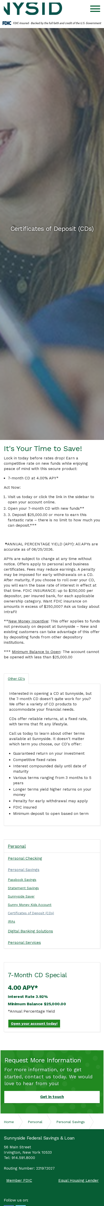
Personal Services (24, 942)
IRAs (11, 921)
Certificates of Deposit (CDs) (31, 913)
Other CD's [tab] (16, 679)
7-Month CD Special (37, 975)
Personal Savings (23, 869)
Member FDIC (19, 1180)
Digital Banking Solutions (30, 931)
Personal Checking (25, 858)
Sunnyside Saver (21, 896)
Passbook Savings (22, 880)
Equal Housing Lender (78, 1180)
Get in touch (52, 1097)
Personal (17, 846)
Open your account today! (34, 1023)
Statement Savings (23, 888)
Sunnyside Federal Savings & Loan (34, 9)
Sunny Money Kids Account (29, 905)
